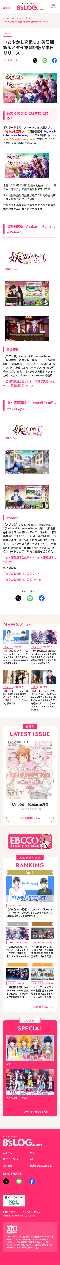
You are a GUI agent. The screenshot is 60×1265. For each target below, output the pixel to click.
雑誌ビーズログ (10, 1159)
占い (32, 1159)
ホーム (5, 18)
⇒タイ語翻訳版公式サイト (19, 557)
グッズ (33, 1152)
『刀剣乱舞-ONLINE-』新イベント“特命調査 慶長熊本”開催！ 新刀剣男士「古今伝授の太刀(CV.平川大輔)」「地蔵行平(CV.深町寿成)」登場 (42, 951)
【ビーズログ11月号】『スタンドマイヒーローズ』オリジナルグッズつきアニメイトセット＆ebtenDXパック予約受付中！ (15, 657)
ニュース (15, 18)
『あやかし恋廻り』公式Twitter (22, 579)
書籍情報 (7, 1165)
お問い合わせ (9, 1211)
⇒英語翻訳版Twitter (20, 385)
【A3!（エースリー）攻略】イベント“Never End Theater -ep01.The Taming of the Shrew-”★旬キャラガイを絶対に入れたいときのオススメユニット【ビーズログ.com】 (44, 700)
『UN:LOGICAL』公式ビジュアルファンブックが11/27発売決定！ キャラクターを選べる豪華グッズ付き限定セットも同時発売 (43, 657)
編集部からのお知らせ (41, 1165)
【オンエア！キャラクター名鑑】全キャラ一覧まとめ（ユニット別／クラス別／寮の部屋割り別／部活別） (42, 992)
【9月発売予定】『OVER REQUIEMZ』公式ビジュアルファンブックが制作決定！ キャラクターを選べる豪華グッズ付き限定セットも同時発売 (17, 992)
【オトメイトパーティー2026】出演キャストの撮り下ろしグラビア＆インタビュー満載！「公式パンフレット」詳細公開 (15, 697)
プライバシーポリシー (32, 1211)
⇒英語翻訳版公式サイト (17, 381)
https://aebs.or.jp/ (30, 1247)
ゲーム (25, 18)
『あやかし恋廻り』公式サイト (21, 573)
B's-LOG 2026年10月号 (30, 804)
